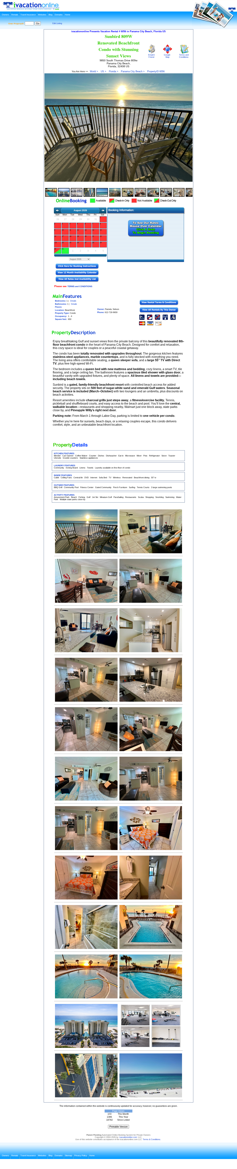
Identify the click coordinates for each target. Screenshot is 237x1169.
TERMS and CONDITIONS (79, 286)
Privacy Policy (80, 1155)
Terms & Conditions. (152, 1139)
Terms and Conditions (183, 56)
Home (67, 15)
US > (103, 71)
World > (94, 71)
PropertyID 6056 (156, 71)
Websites (42, 15)
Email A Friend (151, 56)
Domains (59, 15)
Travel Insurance (28, 15)
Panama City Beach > (133, 71)
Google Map (167, 56)
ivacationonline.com (128, 1137)
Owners (5, 15)
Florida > (113, 71)
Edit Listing (57, 23)
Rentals (14, 15)
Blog (50, 15)
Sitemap (68, 1155)
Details (73, 301)
